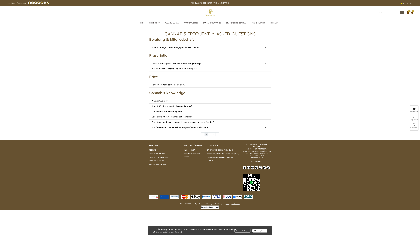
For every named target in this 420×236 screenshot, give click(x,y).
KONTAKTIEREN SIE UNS (157, 164)
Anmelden (11, 3)
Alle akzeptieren (260, 231)
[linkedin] (45, 2)
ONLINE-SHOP (154, 23)
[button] (403, 3)
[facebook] (29, 2)
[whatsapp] (41, 2)
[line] (38, 2)
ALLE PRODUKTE (189, 150)
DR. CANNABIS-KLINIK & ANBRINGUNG (220, 150)
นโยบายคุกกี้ (178, 232)
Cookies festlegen (242, 231)
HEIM (142, 23)
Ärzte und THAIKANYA (157, 154)
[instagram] (32, 2)
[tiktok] (48, 2)
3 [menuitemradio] (213, 134)
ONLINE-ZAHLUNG (258, 23)
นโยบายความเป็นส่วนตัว (163, 232)
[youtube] (35, 2)
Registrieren (21, 3)
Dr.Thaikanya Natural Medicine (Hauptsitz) (223, 154)
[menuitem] (217, 134)
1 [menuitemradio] (206, 134)
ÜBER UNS (152, 150)
